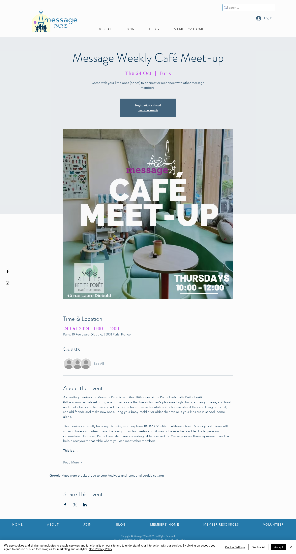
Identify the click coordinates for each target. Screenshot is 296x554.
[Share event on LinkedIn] (85, 504)
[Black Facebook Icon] (7, 271)
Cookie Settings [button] (235, 547)
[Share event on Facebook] (65, 504)
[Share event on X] (75, 504)
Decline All (258, 547)
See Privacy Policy (100, 549)
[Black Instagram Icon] (7, 282)
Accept (278, 547)
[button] (105, 29)
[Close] (291, 547)
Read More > (72, 462)
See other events (148, 110)
